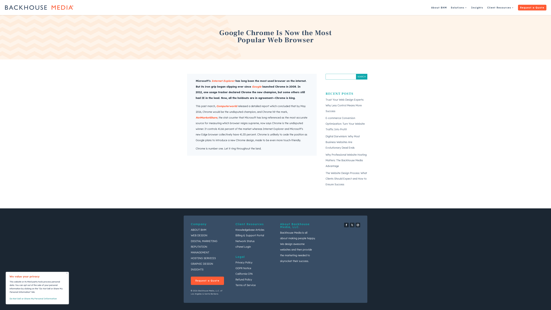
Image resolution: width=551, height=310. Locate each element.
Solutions (457, 8)
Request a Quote (532, 7)
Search (362, 76)
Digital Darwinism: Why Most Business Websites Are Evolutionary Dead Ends (343, 142)
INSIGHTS (197, 269)
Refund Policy (243, 279)
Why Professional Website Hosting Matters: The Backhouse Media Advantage (346, 160)
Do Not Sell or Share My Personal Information (33, 298)
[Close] (67, 273)
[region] (37, 288)
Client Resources (499, 8)
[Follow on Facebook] (346, 225)
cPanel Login (243, 246)
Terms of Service (245, 285)
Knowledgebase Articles (249, 229)
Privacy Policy (243, 262)
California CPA (244, 273)
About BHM (439, 8)
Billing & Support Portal (249, 235)
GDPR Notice (243, 268)
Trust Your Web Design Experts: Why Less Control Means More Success (345, 105)
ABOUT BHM (198, 229)
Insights (477, 8)
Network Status (245, 241)
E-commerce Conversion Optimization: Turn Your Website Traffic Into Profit (345, 123)
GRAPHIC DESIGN (202, 263)
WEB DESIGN (199, 235)
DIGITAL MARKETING (204, 241)
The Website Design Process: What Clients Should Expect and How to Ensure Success (346, 178)
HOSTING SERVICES (203, 258)
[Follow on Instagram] (358, 225)
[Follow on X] (352, 225)
